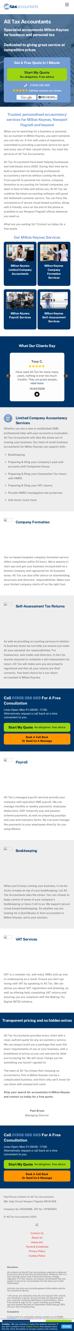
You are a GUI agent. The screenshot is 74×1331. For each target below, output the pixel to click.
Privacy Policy (37, 1251)
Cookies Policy (37, 1255)
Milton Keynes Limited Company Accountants (20, 269)
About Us (37, 1237)
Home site (37, 1242)
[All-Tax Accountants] (21, 8)
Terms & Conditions (37, 1246)
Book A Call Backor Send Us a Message (37, 739)
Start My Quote (37, 74)
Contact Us (37, 1233)
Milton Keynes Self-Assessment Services (54, 317)
